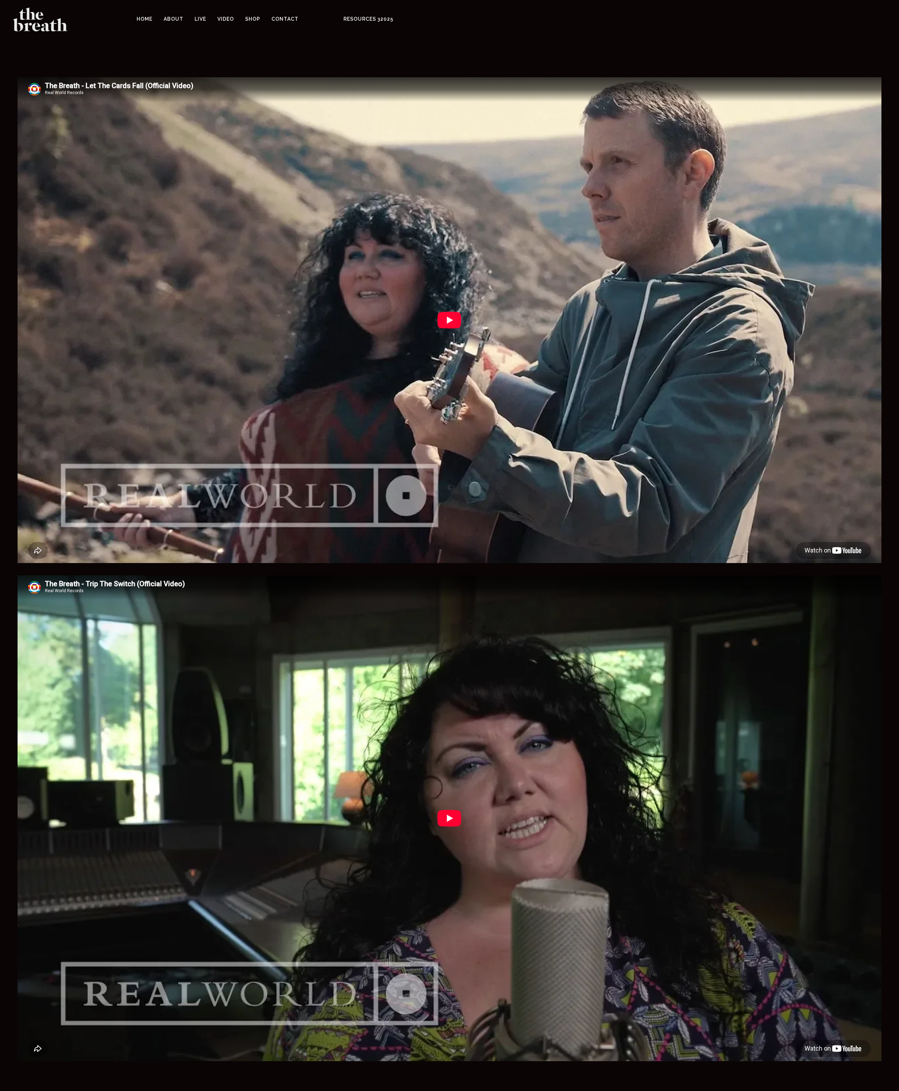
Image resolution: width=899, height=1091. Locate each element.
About (173, 17)
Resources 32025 (368, 17)
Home (144, 17)
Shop (252, 17)
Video (225, 17)
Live (200, 17)
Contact (284, 17)
